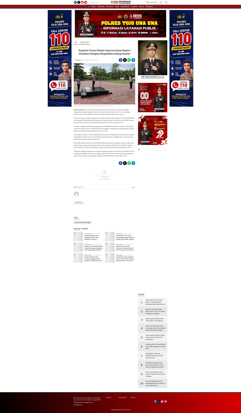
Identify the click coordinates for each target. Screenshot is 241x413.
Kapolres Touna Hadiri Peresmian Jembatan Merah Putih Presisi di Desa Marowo (125, 248)
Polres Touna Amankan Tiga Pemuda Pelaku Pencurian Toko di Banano (155, 374)
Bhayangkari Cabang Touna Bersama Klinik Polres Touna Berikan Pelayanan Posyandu (154, 365)
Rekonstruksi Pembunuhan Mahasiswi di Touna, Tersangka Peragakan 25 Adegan (155, 311)
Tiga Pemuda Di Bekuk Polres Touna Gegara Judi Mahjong (155, 320)
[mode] (161, 2)
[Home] (89, 7)
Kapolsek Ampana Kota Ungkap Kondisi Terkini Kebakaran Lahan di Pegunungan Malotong (91, 237)
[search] (166, 2)
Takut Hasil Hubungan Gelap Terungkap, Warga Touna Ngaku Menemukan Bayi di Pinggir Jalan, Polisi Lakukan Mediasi (155, 328)
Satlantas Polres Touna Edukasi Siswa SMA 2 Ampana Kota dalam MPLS (156, 346)
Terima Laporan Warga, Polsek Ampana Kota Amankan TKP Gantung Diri (155, 337)
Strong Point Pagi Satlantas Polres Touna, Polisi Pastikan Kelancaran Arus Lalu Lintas (125, 258)
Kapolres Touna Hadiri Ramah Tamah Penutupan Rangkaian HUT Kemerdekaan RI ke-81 (93, 248)
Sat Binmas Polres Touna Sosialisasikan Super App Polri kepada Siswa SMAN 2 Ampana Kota (125, 237)
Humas (79, 60)
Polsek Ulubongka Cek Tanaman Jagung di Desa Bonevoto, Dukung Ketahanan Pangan (93, 259)
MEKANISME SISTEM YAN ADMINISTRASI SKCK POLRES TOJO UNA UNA (154, 356)
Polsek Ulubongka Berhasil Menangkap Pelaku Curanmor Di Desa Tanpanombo (155, 383)
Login (133, 187)
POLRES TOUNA (84, 42)
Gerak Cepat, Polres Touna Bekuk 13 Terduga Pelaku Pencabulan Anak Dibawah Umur (155, 302)
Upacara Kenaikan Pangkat (83, 222)
